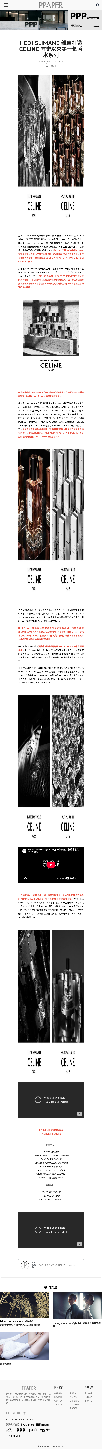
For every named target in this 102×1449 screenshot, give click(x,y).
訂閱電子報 (74, 1404)
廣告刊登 (73, 1408)
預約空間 (58, 1404)
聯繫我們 (58, 1397)
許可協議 (73, 1397)
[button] (98, 5)
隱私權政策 (74, 1401)
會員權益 (88, 1393)
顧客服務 (88, 1397)
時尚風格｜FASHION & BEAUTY (51, 61)
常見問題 (58, 1401)
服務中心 (88, 1401)
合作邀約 (73, 1393)
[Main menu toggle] (6, 5)
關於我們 (58, 1393)
